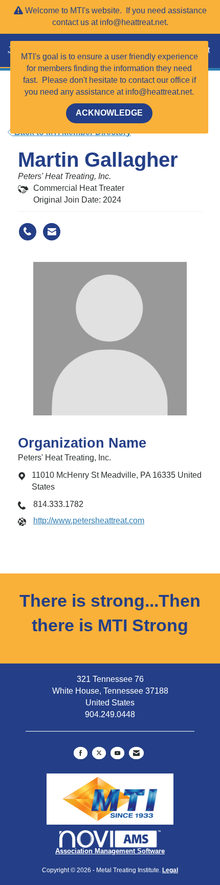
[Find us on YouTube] (117, 753)
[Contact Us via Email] (136, 753)
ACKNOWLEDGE (109, 112)
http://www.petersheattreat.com (88, 520)
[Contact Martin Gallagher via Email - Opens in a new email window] (51, 231)
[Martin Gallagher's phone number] (27, 231)
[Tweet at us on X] (99, 753)
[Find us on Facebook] (80, 753)
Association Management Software (110, 851)
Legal (170, 870)
